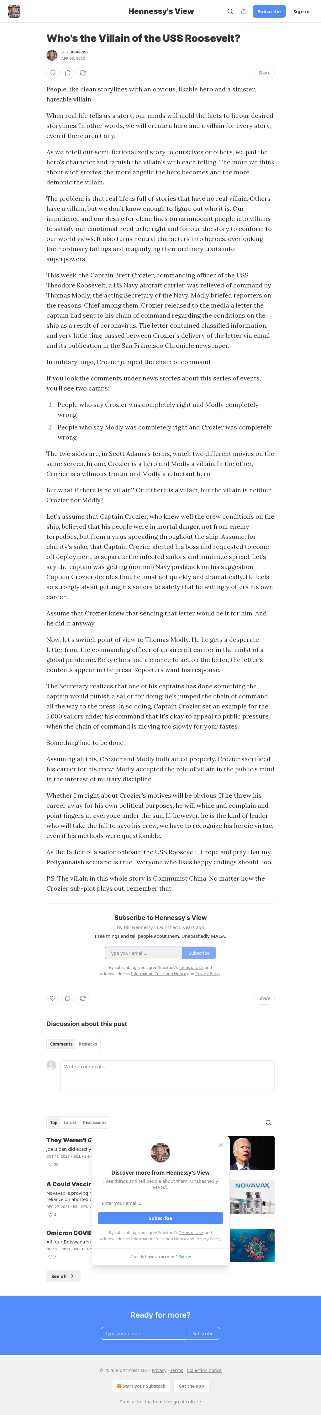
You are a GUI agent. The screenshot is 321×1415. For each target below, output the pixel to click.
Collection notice (204, 1370)
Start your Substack (144, 1386)
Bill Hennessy (75, 52)
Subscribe (269, 11)
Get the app (191, 1386)
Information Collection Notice (158, 1239)
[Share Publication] (244, 11)
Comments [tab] (61, 1044)
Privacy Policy (207, 1239)
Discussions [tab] (94, 1122)
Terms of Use (191, 1232)
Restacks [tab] (88, 1044)
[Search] (230, 11)
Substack (129, 1402)
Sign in (301, 11)
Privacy (159, 1370)
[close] (221, 1145)
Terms (176, 1370)
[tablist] (73, 1044)
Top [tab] (53, 1122)
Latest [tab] (70, 1122)
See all (59, 1276)
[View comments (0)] (67, 73)
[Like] (52, 73)
